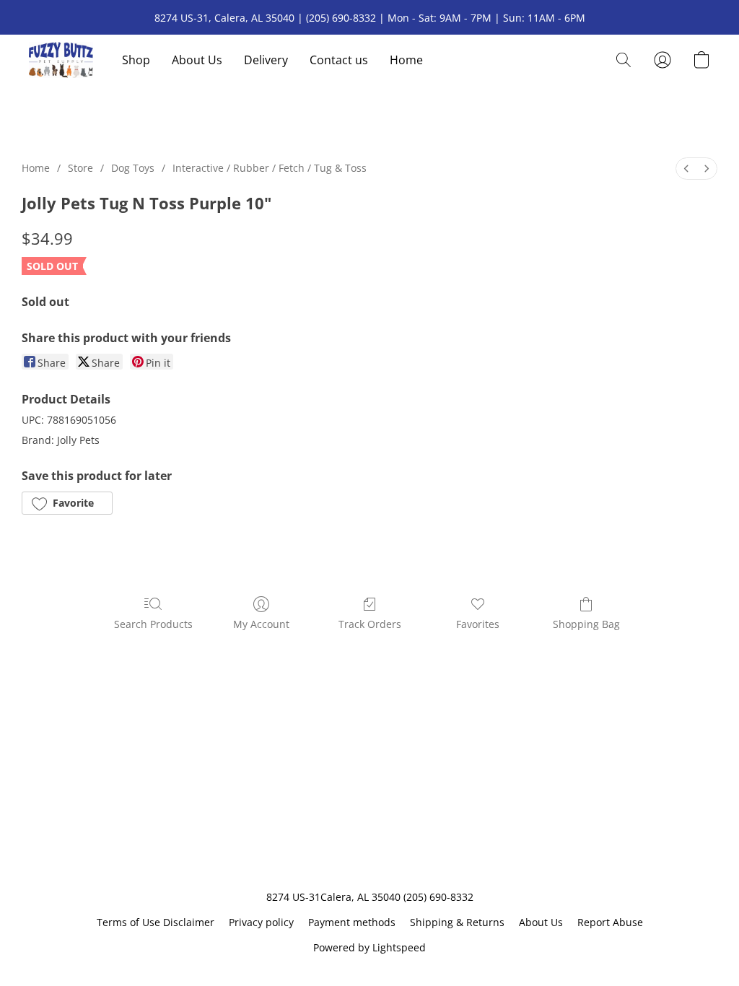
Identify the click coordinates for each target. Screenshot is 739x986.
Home (406, 60)
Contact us (339, 60)
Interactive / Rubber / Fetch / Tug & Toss (269, 168)
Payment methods (351, 922)
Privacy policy (261, 922)
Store (80, 168)
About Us (197, 60)
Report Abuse (610, 922)
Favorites (477, 624)
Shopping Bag (586, 624)
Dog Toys (132, 168)
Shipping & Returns (457, 922)
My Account (261, 624)
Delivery (266, 60)
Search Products (153, 624)
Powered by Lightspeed (369, 947)
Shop (136, 60)
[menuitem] (686, 168)
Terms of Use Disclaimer (155, 922)
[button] (61, 60)
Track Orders (369, 624)
